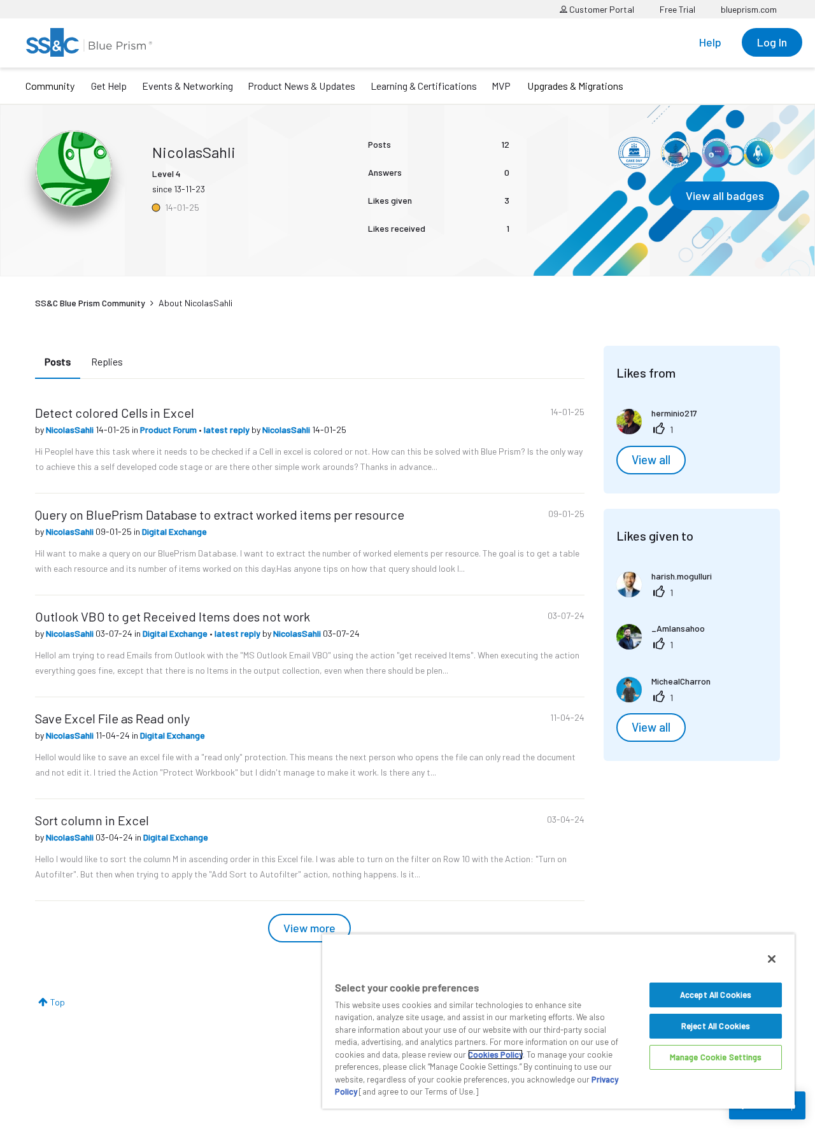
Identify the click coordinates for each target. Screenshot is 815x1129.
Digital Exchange (174, 531)
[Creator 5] (717, 153)
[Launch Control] (758, 153)
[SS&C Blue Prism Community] (89, 42)
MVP (501, 86)
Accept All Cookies (715, 995)
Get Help (109, 86)
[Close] (772, 959)
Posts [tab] (58, 361)
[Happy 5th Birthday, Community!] (675, 153)
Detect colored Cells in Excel (114, 412)
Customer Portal (600, 9)
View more (309, 928)
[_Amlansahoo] (665, 645)
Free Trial (677, 9)
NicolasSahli (71, 429)
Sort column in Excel (92, 820)
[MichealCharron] (668, 698)
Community (49, 86)
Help (710, 42)
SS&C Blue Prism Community (90, 302)
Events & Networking (187, 86)
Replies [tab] (107, 361)
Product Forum (169, 429)
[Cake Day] (634, 153)
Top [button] (57, 1002)
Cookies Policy (495, 1054)
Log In (772, 42)
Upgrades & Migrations (575, 86)
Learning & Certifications (424, 86)
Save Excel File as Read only (112, 718)
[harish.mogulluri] (668, 593)
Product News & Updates (301, 86)
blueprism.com (749, 9)
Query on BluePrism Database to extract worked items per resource (219, 514)
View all (651, 460)
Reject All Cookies (715, 1026)
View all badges (725, 195)
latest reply (228, 429)
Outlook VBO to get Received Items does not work (172, 616)
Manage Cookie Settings (716, 1057)
